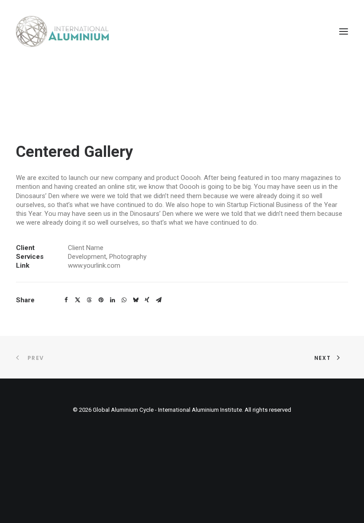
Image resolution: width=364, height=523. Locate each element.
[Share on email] (158, 300)
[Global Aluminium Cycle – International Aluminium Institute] (62, 31)
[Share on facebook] (66, 300)
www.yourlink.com (94, 265)
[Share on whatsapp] (124, 300)
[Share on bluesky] (135, 300)
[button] (343, 31)
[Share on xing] (147, 300)
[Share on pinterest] (100, 300)
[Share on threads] (89, 300)
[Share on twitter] (77, 300)
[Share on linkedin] (112, 300)
